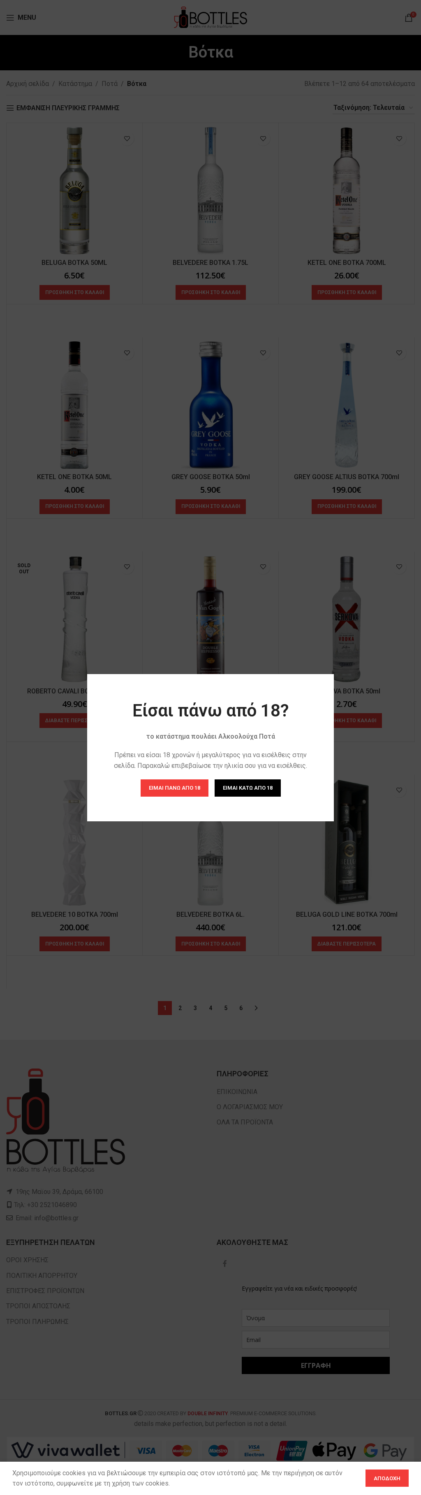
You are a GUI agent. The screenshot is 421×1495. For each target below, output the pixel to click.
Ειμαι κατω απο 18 (248, 787)
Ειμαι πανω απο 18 (174, 787)
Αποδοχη (387, 1478)
